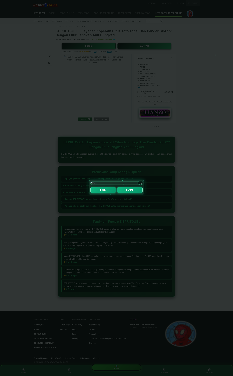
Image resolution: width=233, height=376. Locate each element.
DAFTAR (129, 190)
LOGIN (103, 190)
